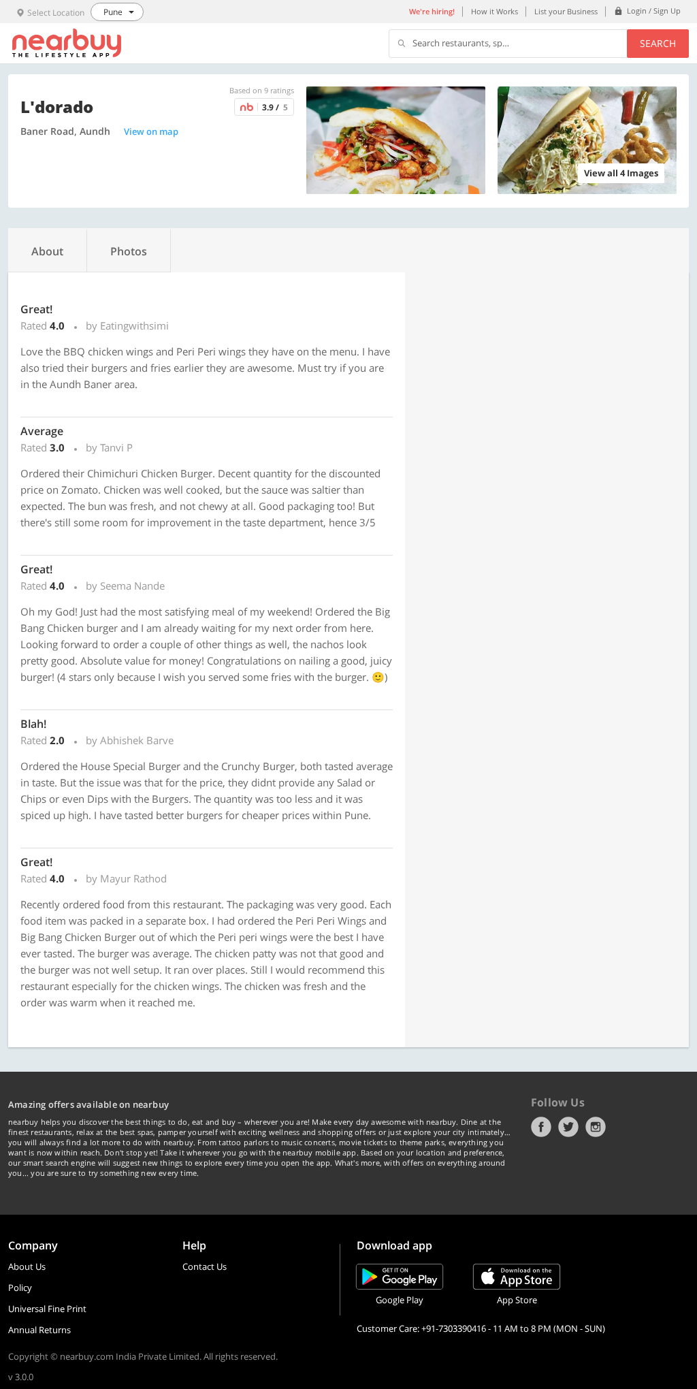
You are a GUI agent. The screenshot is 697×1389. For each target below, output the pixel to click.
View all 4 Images (621, 173)
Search (658, 43)
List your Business (566, 11)
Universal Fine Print (47, 1309)
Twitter (568, 1127)
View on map (151, 131)
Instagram (595, 1127)
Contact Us (204, 1266)
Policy (20, 1287)
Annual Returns (39, 1330)
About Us (27, 1266)
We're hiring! (432, 11)
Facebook (541, 1127)
